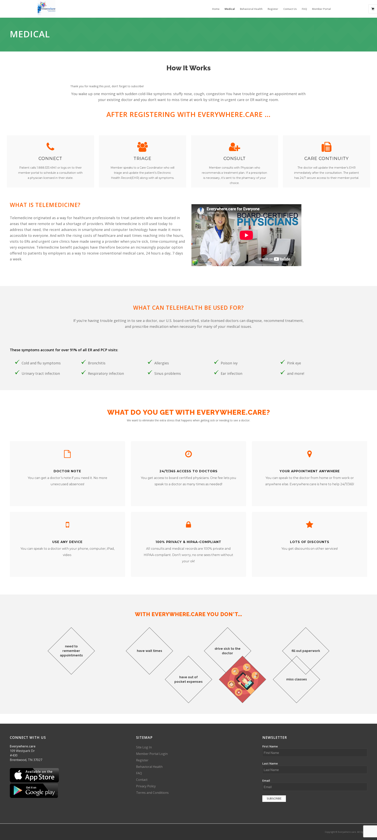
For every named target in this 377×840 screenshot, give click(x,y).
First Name (270, 746)
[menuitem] (216, 9)
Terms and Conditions (152, 792)
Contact (141, 780)
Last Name (270, 763)
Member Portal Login (152, 754)
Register (142, 760)
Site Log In (144, 747)
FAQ (139, 773)
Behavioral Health (149, 767)
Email (266, 780)
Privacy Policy (146, 786)
